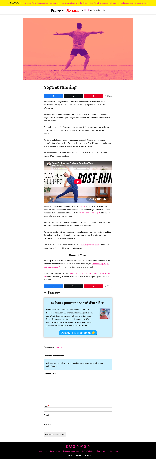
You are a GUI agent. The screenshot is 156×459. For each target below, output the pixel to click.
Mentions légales (53, 451)
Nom (46, 406)
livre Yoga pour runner (90, 245)
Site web (47, 424)
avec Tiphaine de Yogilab (90, 213)
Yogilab (82, 206)
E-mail (47, 415)
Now (40, 451)
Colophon (114, 451)
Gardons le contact (71, 451)
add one (59, 347)
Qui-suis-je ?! (87, 451)
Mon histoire (101, 451)
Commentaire (50, 373)
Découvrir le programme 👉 (78, 332)
